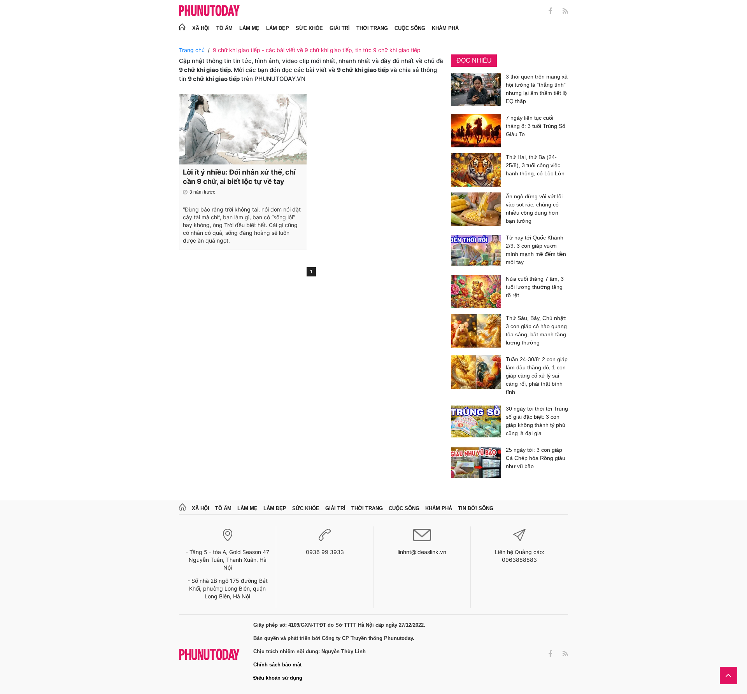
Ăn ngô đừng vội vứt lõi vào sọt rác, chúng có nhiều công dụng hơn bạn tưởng (534, 208)
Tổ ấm (224, 28)
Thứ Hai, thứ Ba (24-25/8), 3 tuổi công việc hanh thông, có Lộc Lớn (535, 165)
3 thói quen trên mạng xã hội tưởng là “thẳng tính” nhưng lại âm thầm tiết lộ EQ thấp (537, 88)
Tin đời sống (475, 508)
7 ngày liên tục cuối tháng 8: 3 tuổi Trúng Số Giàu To (535, 126)
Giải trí (340, 28)
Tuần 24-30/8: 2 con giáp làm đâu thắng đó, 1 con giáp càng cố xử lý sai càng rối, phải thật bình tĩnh (537, 375)
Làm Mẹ (249, 28)
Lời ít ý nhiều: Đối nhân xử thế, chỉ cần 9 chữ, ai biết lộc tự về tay (239, 176)
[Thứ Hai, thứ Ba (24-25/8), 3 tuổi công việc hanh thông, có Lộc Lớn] (476, 170)
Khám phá (445, 28)
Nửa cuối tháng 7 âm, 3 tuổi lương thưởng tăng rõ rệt (535, 287)
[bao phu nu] (209, 11)
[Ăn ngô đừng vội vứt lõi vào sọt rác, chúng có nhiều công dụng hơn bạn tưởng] (476, 210)
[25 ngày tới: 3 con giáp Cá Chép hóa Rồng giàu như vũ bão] (476, 462)
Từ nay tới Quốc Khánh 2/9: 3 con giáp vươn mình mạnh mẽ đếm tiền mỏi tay (536, 249)
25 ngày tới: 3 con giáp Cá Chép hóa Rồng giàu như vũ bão (535, 458)
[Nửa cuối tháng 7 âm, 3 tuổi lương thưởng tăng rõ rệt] (476, 291)
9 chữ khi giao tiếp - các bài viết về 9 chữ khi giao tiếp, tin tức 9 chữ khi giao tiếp (317, 50)
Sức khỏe (309, 28)
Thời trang (372, 28)
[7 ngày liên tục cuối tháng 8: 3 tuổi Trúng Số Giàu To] (476, 130)
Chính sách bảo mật (277, 665)
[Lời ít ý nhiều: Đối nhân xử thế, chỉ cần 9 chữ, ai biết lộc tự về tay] (243, 129)
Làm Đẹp (277, 28)
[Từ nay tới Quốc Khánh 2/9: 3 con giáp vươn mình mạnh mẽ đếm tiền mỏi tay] (476, 251)
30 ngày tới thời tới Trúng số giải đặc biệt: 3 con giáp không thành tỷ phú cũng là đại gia (537, 421)
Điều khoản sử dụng (277, 678)
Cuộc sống (410, 28)
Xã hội (201, 28)
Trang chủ (192, 50)
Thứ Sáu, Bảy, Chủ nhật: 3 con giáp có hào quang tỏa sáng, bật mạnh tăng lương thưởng (536, 330)
